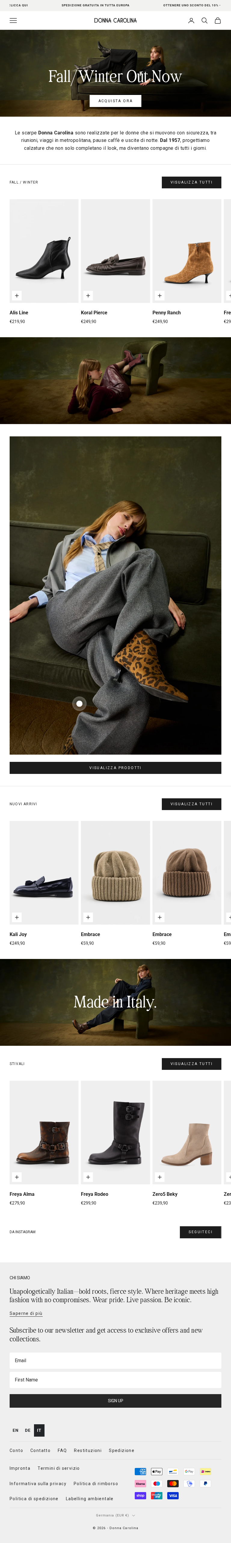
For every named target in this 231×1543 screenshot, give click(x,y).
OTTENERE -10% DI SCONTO (170, 851)
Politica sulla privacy (191, 865)
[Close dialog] (218, 670)
